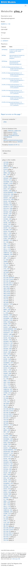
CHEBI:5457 (11, 130)
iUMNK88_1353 (8, 254)
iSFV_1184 (7, 247)
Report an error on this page (11, 114)
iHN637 (6, 267)
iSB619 (6, 166)
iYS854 (6, 407)
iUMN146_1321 (8, 252)
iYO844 (6, 270)
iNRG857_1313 (8, 240)
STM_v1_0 (7, 265)
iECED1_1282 (8, 197)
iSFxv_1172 (7, 249)
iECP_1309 (7, 217)
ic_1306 (6, 176)
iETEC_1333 (7, 235)
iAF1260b (6, 272)
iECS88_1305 (8, 219)
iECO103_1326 (8, 208)
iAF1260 (6, 164)
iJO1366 (6, 162)
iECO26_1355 (8, 212)
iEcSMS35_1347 (8, 226)
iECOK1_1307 (8, 213)
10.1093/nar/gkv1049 (15, 559)
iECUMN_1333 (8, 229)
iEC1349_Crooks (9, 279)
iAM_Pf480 (7, 288)
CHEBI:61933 (17, 130)
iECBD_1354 (7, 187)
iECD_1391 (7, 189)
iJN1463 (6, 297)
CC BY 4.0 (16, 144)
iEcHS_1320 (7, 201)
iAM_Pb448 (7, 292)
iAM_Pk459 (7, 295)
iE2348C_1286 (8, 178)
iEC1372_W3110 (9, 283)
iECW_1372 (7, 231)
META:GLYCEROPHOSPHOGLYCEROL (13, 140)
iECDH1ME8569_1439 (10, 192)
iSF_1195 (6, 171)
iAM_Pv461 (7, 290)
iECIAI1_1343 (8, 203)
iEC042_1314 (8, 180)
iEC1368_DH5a (8, 284)
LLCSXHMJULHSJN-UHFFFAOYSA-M (11, 136)
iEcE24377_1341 (9, 196)
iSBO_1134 (7, 244)
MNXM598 (20, 142)
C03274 (15, 132)
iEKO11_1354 (8, 233)
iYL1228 (6, 263)
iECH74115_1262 (9, 199)
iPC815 (6, 169)
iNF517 (6, 274)
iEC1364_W (7, 281)
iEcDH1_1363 (8, 190)
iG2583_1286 (8, 237)
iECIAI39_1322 (8, 205)
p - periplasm (4, 40)
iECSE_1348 (7, 222)
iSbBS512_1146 (5, 24)
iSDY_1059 (7, 245)
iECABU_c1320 (8, 183)
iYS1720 (6, 299)
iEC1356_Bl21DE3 (9, 277)
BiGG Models (8, 2)
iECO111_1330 (8, 210)
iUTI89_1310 (7, 256)
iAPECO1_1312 (8, 167)
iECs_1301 (7, 221)
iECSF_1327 (7, 224)
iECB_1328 (7, 185)
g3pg (5, 122)
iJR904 (6, 261)
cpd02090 (15, 134)
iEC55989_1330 (8, 182)
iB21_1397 (7, 174)
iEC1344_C (7, 286)
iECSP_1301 (7, 228)
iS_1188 (6, 242)
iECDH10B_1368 (9, 194)
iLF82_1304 (7, 238)
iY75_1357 (7, 269)
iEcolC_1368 (7, 215)
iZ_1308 (6, 260)
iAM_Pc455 (7, 293)
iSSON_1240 (7, 251)
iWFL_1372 (7, 258)
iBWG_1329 (7, 173)
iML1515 (6, 276)
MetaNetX (10, 144)
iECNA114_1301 (8, 206)
